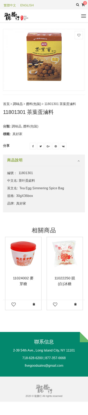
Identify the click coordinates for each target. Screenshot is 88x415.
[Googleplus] (48, 146)
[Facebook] (33, 146)
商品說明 (15, 160)
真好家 (17, 134)
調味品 (18, 104)
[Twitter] (40, 146)
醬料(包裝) (33, 104)
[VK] (63, 146)
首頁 (6, 104)
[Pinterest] (55, 146)
